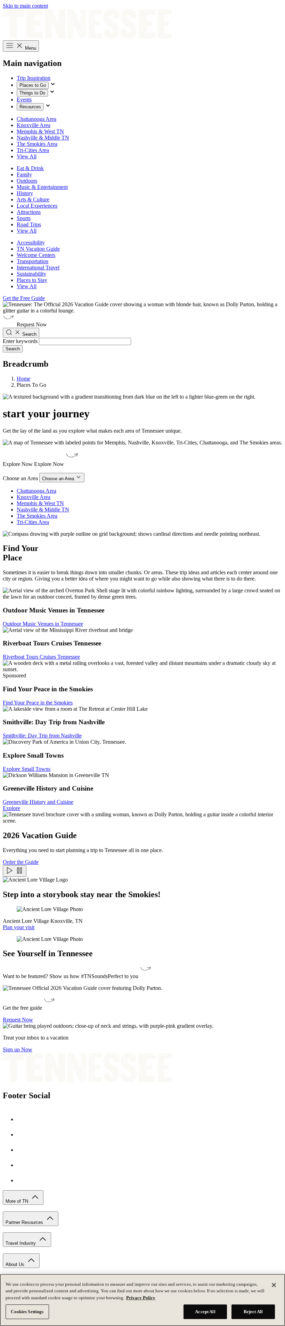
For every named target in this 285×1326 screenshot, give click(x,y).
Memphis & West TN (40, 131)
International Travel (38, 267)
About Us (16, 1264)
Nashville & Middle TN (43, 138)
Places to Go (32, 85)
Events (24, 99)
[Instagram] (24, 1134)
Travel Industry (21, 1243)
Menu (30, 48)
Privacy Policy (140, 1297)
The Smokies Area (37, 144)
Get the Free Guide (24, 298)
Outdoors (27, 181)
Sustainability (31, 274)
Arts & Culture (33, 199)
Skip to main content (25, 6)
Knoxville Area (33, 125)
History (25, 193)
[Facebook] (24, 1119)
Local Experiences (37, 206)
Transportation (32, 261)
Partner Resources (25, 1222)
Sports (24, 218)
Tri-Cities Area (33, 150)
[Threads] (24, 1180)
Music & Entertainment (42, 187)
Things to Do (32, 92)
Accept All (205, 1311)
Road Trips (29, 224)
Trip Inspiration (33, 78)
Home (23, 379)
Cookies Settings (27, 1311)
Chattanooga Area (36, 119)
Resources (30, 106)
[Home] (87, 37)
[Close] (274, 1285)
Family (24, 174)
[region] (142, 1300)
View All (26, 156)
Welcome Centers (36, 255)
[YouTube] (24, 1165)
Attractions (29, 212)
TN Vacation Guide (38, 249)
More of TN (18, 1201)
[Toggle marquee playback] (14, 871)
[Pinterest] (24, 1150)
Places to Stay (32, 280)
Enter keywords (20, 341)
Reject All (253, 1311)
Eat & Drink (30, 168)
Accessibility (31, 242)
